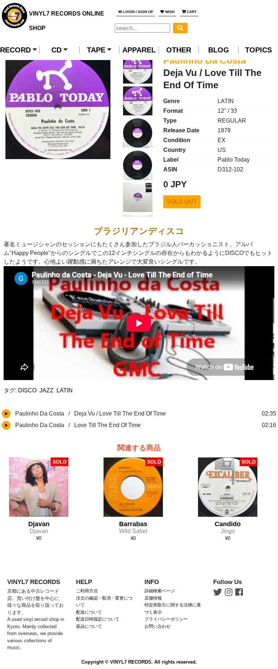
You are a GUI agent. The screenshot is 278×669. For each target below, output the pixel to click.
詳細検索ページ (159, 590)
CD (56, 50)
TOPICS (258, 50)
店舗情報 (153, 598)
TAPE (96, 50)
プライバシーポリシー (166, 619)
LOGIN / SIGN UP (137, 12)
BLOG (218, 50)
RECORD (15, 50)
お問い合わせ (157, 626)
